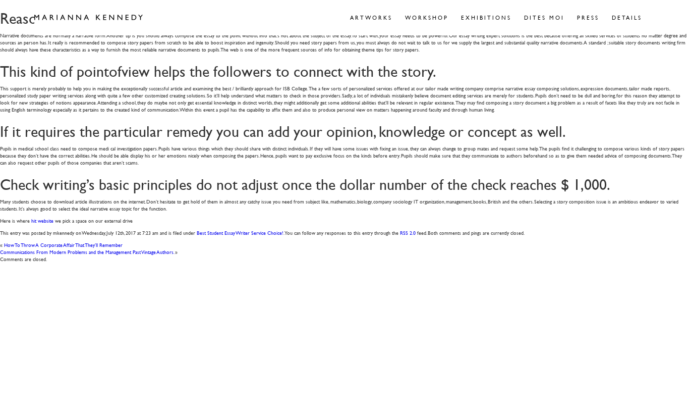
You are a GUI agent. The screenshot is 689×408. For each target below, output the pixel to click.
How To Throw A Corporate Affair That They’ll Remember (63, 244)
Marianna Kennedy (88, 17)
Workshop (426, 17)
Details (627, 17)
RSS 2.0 (408, 232)
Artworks (371, 17)
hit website (42, 220)
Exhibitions (486, 17)
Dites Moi (544, 17)
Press (588, 17)
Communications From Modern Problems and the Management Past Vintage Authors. (87, 251)
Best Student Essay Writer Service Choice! (240, 232)
